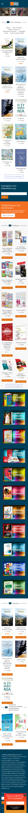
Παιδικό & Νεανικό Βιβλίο (17, 33)
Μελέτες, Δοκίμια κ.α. (14, 29)
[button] (11, 47)
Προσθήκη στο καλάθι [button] (7, 257)
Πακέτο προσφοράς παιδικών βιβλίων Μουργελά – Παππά (7, 312)
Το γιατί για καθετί (20, 310)
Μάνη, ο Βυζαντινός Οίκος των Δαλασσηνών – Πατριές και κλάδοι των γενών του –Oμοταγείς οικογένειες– (21, 89)
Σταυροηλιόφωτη (21, 141)
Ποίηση (6, 33)
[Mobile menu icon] (2, 4)
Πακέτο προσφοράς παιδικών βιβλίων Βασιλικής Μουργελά (7, 250)
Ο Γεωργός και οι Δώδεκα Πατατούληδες (7, 142)
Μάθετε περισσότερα (8, 215)
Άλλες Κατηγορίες (17, 27)
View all (8, 27)
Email (3, 191)
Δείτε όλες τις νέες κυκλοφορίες (14, 176)
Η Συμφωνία (21, 118)
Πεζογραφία (22, 31)
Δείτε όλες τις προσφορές (14, 386)
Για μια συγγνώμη (7, 118)
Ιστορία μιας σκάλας (21, 342)
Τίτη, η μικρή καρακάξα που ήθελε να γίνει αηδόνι (7, 52)
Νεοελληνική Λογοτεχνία (9, 31)
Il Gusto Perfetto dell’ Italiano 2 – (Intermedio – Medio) (21, 733)
